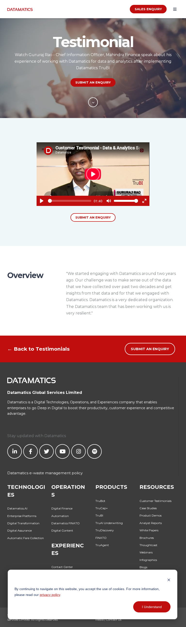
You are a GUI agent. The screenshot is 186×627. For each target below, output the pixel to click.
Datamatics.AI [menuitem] (17, 508)
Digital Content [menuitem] (62, 530)
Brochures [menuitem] (147, 538)
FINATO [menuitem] (101, 538)
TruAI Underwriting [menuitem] (109, 523)
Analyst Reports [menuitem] (151, 523)
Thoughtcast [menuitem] (148, 545)
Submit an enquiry (93, 217)
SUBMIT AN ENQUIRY (93, 82)
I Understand (152, 607)
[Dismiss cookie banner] (168, 579)
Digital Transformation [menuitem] (23, 523)
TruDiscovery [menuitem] (104, 530)
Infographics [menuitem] (148, 560)
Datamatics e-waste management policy (45, 473)
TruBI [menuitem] (99, 515)
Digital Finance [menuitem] (61, 508)
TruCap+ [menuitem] (101, 508)
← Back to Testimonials (38, 349)
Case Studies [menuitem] (148, 508)
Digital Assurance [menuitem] (19, 530)
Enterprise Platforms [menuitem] (21, 516)
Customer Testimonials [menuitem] (155, 501)
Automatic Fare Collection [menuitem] (25, 538)
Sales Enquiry (148, 9)
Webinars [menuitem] (146, 552)
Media (99, 619)
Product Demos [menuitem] (151, 515)
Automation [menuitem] (60, 516)
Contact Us (113, 619)
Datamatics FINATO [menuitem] (65, 523)
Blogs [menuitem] (143, 567)
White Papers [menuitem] (149, 530)
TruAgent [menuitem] (102, 545)
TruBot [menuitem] (100, 501)
